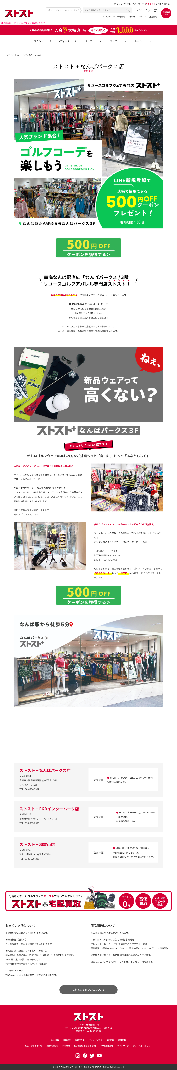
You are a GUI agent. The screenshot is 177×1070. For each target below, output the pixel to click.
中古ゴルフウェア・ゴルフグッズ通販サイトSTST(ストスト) (83, 1067)
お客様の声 (79, 1040)
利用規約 (66, 1045)
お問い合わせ (52, 1045)
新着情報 (121, 16)
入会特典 (55, 1040)
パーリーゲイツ (54, 10)
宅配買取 (166, 13)
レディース (67, 10)
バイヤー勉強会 (95, 1040)
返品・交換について (33, 1045)
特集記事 (67, 1040)
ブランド (132, 16)
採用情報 (110, 1040)
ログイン (140, 10)
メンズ (76, 10)
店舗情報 (153, 16)
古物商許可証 (107, 1045)
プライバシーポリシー (142, 1045)
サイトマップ (123, 1045)
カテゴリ (142, 16)
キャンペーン (109, 16)
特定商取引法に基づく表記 (85, 1045)
